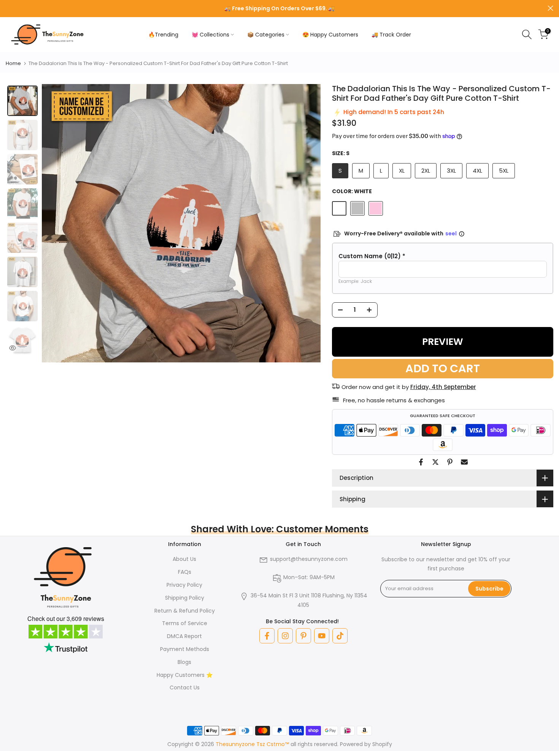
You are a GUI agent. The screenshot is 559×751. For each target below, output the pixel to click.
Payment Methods (184, 649)
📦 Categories (265, 34)
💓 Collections (210, 34)
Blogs (184, 662)
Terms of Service (184, 623)
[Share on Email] (464, 462)
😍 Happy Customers (330, 34)
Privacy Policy (184, 585)
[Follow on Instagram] (285, 635)
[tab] (22, 101)
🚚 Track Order (391, 34)
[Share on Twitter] (435, 462)
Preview (442, 341)
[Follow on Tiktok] (340, 635)
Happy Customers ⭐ (185, 675)
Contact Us (185, 687)
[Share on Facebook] (421, 462)
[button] (442, 256)
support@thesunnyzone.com (309, 559)
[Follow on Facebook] (267, 635)
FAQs (184, 572)
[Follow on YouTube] (321, 635)
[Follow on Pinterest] (303, 635)
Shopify (382, 744)
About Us (184, 559)
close (8, 8)
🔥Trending (163, 34)
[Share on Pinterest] (449, 462)
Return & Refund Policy (184, 610)
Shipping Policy (184, 598)
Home (13, 63)
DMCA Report (184, 636)
